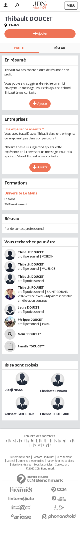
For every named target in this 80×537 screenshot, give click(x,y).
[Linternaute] (21, 499)
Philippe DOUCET (30, 319)
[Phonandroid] (59, 516)
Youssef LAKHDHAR (19, 414)
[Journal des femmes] (21, 490)
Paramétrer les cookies (60, 460)
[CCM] (59, 490)
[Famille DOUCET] (10, 346)
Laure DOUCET (29, 307)
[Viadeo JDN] (59, 507)
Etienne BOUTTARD (54, 414)
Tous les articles (43, 464)
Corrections (62, 464)
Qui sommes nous (19, 457)
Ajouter (42, 33)
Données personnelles (31, 460)
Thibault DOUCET (31, 252)
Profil (19, 48)
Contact (37, 457)
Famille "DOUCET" (31, 346)
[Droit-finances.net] (59, 498)
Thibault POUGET (31, 287)
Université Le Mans (20, 193)
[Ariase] (21, 516)
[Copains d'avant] (21, 507)
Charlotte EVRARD (53, 391)
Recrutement (64, 457)
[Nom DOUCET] (10, 334)
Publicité (49, 457)
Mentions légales (21, 464)
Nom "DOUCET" (29, 334)
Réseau (59, 48)
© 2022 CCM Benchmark (40, 468)
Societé (10, 460)
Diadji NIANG (13, 390)
